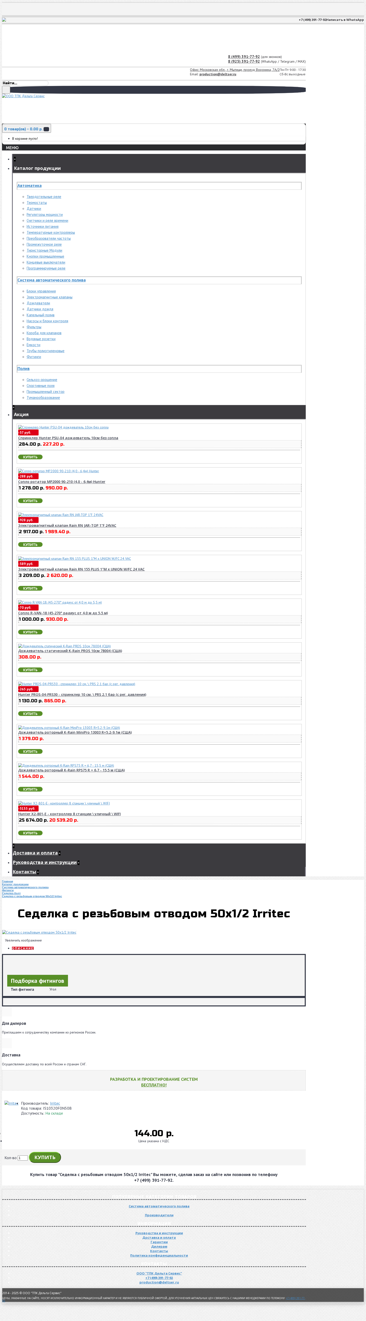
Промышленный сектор (45, 391)
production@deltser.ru (217, 74)
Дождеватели (38, 303)
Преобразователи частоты (49, 238)
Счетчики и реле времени (47, 220)
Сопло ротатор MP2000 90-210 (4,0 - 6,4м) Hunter (61, 481)
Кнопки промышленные (45, 256)
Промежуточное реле (44, 244)
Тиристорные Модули (44, 250)
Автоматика (29, 185)
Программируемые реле (46, 268)
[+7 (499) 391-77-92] (7, 20)
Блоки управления (41, 291)
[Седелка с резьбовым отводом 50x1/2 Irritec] (39, 932)
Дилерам (159, 1246)
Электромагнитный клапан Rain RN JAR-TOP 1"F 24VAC (67, 525)
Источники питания (43, 226)
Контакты (159, 1251)
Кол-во (10, 1157)
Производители (159, 1215)
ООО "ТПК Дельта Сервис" (159, 1273)
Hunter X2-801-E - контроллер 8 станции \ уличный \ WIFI (69, 813)
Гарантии (159, 1242)
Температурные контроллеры (51, 232)
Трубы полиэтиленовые (45, 350)
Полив (23, 368)
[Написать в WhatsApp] (4, 20)
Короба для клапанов (44, 332)
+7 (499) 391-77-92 (159, 1277)
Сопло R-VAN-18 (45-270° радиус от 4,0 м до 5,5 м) (63, 613)
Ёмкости (33, 344)
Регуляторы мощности (45, 214)
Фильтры (34, 327)
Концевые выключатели (46, 262)
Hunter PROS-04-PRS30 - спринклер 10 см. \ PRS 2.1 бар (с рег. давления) (82, 694)
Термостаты (37, 202)
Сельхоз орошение (42, 379)
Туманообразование (43, 397)
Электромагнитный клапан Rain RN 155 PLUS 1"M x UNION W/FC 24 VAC (81, 569)
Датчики (34, 208)
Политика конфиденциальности (159, 1255)
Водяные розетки (41, 338)
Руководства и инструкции (159, 1233)
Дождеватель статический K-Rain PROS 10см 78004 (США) (70, 650)
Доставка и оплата (159, 1237)
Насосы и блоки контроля (47, 321)
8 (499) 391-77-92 (244, 56)
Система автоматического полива (51, 280)
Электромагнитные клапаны (49, 297)
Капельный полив (41, 315)
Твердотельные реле (44, 196)
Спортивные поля (41, 385)
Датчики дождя (40, 309)
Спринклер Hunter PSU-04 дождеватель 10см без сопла (68, 437)
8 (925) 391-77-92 (244, 61)
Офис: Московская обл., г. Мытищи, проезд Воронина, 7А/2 (235, 69)
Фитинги (34, 356)
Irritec (55, 1103)
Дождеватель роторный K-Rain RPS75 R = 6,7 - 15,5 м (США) (71, 770)
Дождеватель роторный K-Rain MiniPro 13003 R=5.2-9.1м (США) (75, 732)
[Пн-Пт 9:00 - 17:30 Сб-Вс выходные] (2, 71)
